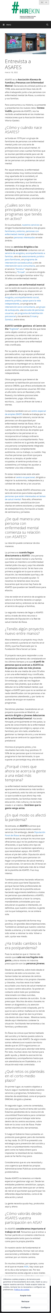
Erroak (33, 316)
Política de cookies (21, 1289)
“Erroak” (21, 272)
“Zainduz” (20, 269)
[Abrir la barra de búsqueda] (47, 24)
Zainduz (9, 319)
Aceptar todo (25, 1295)
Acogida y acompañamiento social (22, 297)
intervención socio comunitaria (20, 265)
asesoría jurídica (13, 300)
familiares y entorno (15, 231)
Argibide (14, 328)
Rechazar (25, 1301)
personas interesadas (24, 237)
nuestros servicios (30, 224)
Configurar (25, 1307)
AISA (26, 1266)
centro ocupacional (25, 477)
